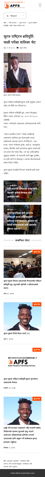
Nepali (13, 15)
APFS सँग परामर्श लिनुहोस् (13, 464)
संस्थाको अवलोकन (13, 461)
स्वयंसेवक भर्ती (27, 464)
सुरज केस (23, 47)
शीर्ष (5, 461)
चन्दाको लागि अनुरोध (10, 466)
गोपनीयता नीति (25, 461)
